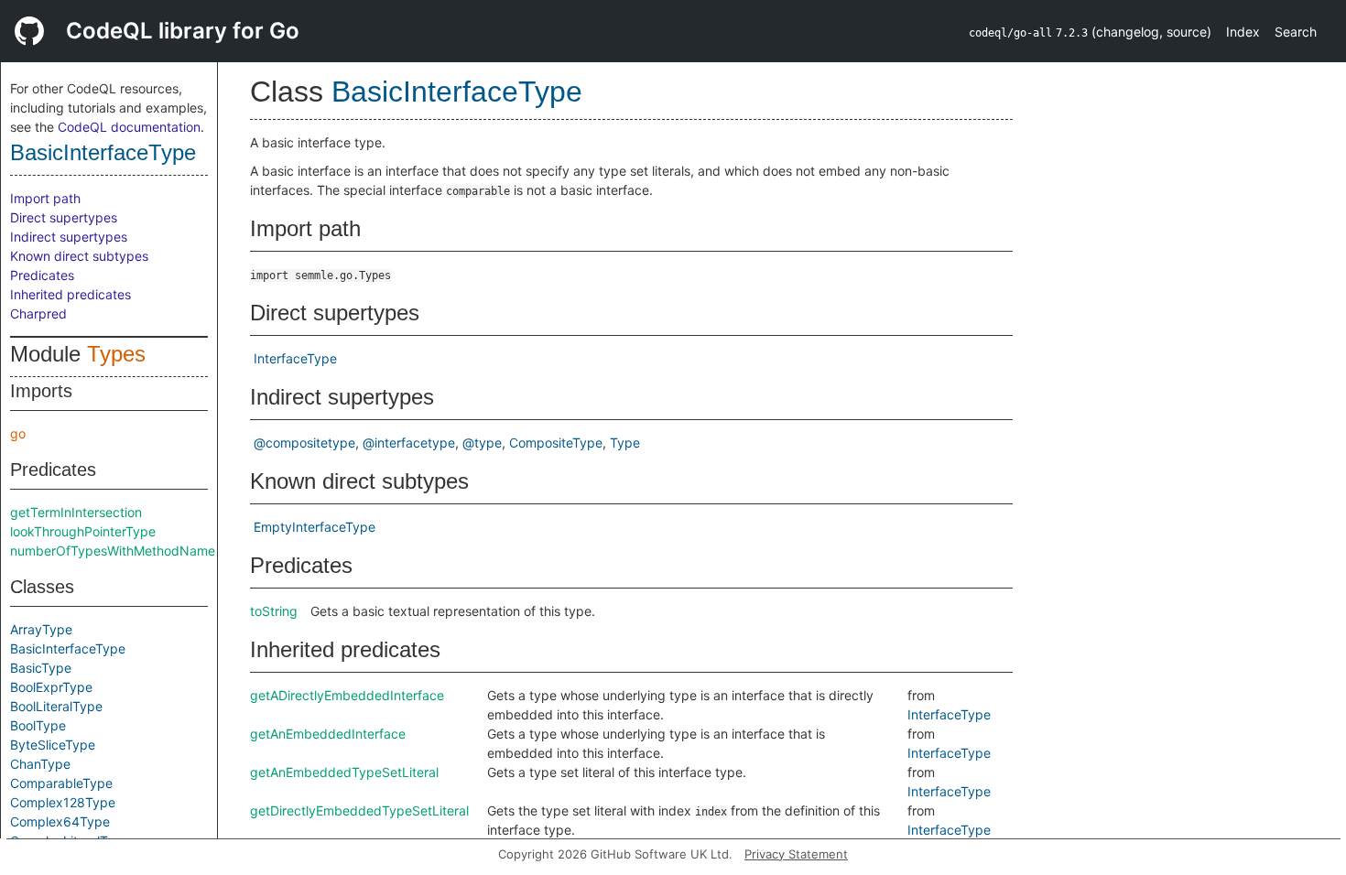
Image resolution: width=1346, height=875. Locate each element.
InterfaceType (295, 358)
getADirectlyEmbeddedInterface (347, 695)
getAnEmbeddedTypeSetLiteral (344, 772)
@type (482, 442)
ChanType (40, 764)
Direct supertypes (63, 217)
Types (116, 353)
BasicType (40, 667)
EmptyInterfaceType (314, 527)
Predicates (42, 275)
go (18, 433)
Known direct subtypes (79, 256)
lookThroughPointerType (83, 531)
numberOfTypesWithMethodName (112, 550)
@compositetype (304, 442)
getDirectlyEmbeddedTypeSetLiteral (359, 810)
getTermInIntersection (76, 512)
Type (625, 442)
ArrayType (41, 629)
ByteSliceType (52, 744)
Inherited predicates (70, 294)
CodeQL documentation (129, 127)
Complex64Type (60, 821)
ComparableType (61, 783)
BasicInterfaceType (103, 152)
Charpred (38, 313)
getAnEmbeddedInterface (328, 733)
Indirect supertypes (68, 236)
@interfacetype (409, 442)
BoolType (38, 725)
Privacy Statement (796, 854)
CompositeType (555, 442)
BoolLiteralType (56, 706)
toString (274, 611)
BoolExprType (51, 687)
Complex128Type (62, 802)
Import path (45, 198)
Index (1243, 31)
